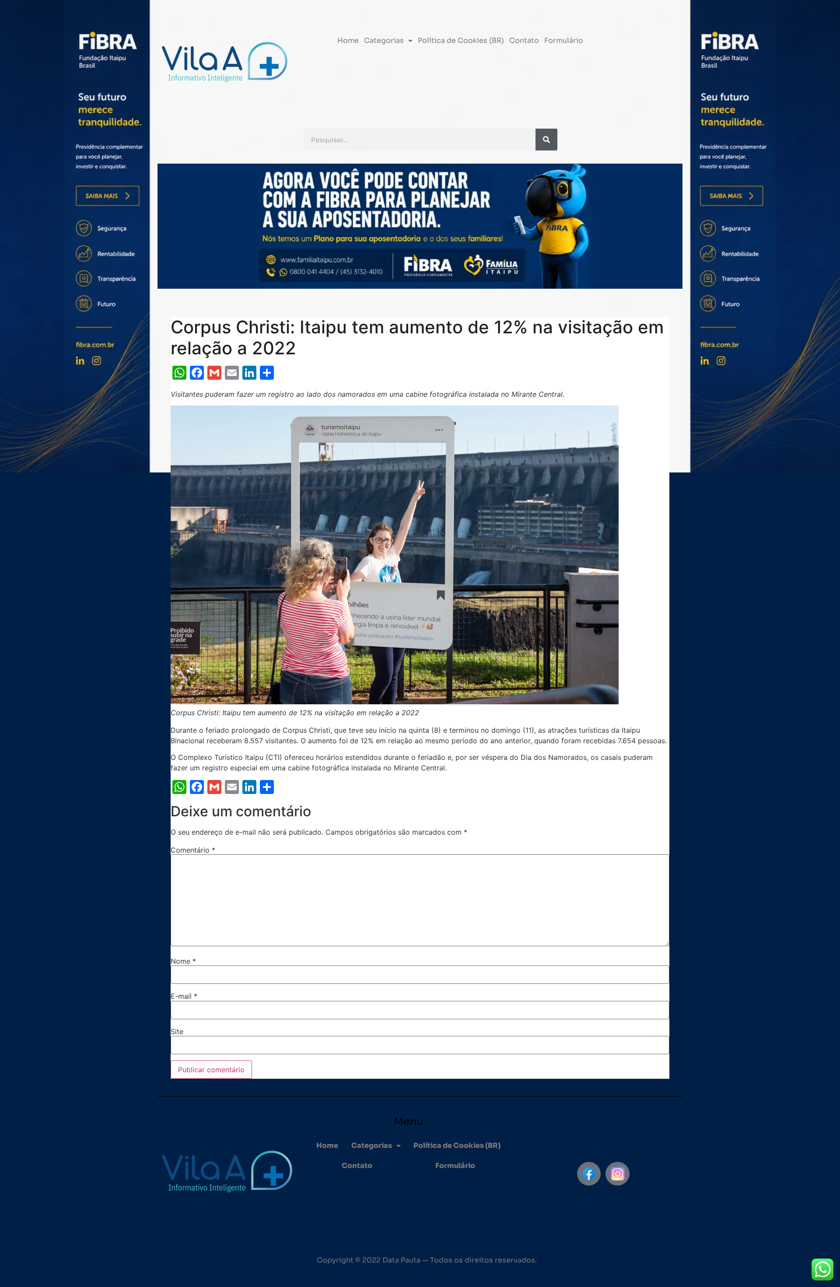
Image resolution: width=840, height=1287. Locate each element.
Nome (183, 961)
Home (348, 40)
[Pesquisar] (546, 139)
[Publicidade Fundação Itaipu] (125, 643)
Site (177, 1031)
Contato (524, 40)
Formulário (563, 40)
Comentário (193, 849)
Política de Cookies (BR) (461, 40)
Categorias (384, 40)
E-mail (184, 996)
